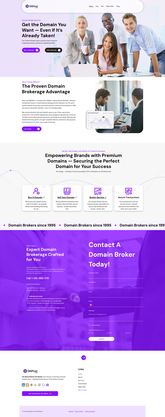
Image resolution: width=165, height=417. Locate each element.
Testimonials (82, 384)
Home (80, 374)
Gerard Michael (63, 101)
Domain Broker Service (31, 20)
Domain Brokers (30, 41)
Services (81, 380)
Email (91, 292)
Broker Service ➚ (97, 197)
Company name (93, 273)
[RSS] (35, 384)
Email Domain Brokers (33, 284)
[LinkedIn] (23, 384)
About (80, 377)
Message (92, 310)
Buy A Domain (35, 197)
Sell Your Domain (66, 197)
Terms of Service (90, 411)
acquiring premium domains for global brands (38, 43)
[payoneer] (43, 384)
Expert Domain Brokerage (41, 252)
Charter (71, 411)
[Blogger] (27, 384)
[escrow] (39, 384)
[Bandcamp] (31, 384)
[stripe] (47, 384)
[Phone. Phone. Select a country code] (91, 305)
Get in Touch (82, 390)
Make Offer (82, 387)
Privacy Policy (79, 411)
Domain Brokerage (43, 89)
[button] (118, 6)
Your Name (92, 282)
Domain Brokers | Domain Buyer (33, 411)
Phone (90, 301)
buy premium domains (66, 202)
